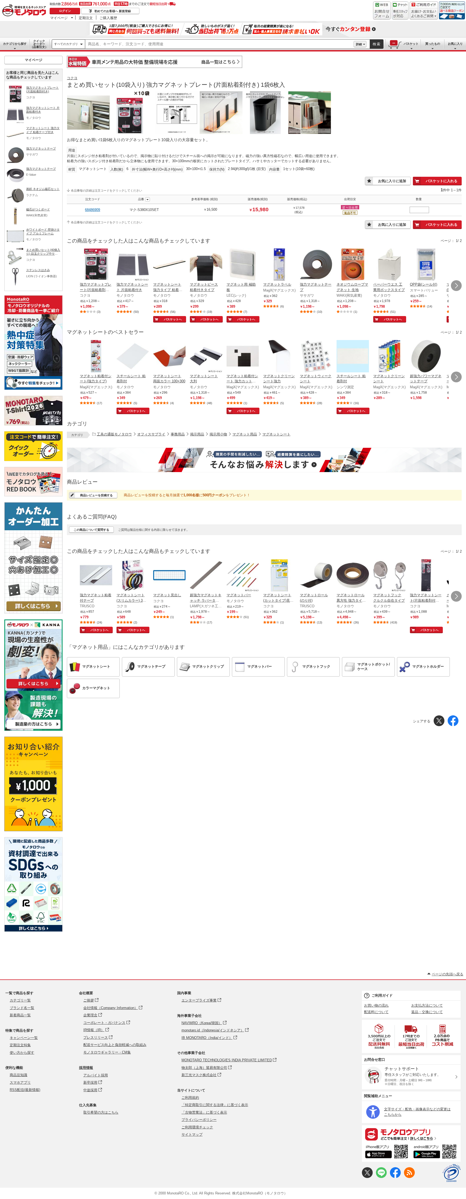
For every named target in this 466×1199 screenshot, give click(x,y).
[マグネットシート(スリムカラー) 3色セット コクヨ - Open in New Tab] (132, 575)
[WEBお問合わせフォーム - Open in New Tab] (382, 10)
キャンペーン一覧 (24, 1038)
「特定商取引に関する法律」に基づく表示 (214, 1105)
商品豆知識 (18, 1075)
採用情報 (86, 1068)
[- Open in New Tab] (379, 1036)
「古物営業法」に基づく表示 (204, 1112)
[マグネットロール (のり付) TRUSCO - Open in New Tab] (316, 575)
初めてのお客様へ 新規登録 (112, 11)
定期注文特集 (20, 1045)
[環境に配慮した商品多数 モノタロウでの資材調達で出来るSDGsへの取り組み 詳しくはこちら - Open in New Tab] (33, 930)
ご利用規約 (190, 1098)
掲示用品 (197, 434)
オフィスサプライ (151, 434)
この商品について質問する (91, 529)
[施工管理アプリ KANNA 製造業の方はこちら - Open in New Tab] (33, 729)
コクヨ (72, 78)
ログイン (65, 10)
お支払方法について (427, 1005)
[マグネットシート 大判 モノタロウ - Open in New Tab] (206, 356)
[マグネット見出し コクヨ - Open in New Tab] (169, 575)
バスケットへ (173, 319)
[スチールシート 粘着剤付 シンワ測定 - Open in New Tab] (353, 356)
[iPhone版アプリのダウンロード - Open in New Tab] (386, 1152)
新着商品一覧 (20, 1015)
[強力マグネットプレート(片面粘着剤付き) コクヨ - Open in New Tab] (96, 265)
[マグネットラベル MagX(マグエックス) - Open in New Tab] (279, 265)
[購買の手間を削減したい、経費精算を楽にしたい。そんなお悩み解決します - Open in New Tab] (264, 460)
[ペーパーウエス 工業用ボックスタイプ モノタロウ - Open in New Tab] (389, 265)
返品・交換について (427, 1012)
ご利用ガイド (382, 995)
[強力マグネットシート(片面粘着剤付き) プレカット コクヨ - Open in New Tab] (426, 575)
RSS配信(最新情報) (25, 1090)
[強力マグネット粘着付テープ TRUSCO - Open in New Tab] (96, 575)
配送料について (376, 1012)
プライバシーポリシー (199, 1120)
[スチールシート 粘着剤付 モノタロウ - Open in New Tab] (132, 356)
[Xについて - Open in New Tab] (367, 1177)
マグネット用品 (244, 434)
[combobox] (219, 44)
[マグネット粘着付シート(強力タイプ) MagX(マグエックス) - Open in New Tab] (96, 356)
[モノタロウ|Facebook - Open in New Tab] (395, 1177)
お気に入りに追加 (392, 181)
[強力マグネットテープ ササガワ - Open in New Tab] (316, 265)
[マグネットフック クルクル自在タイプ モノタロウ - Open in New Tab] (389, 575)
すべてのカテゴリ (66, 44)
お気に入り (455, 43)
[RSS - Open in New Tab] (409, 1177)
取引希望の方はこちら (100, 1112)
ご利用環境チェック (197, 1127)
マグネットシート (276, 434)
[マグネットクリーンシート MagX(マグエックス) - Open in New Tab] (389, 356)
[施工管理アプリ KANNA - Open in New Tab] (33, 688)
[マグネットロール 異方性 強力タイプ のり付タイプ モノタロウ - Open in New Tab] (353, 575)
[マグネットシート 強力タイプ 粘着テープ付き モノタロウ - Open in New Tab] (169, 265)
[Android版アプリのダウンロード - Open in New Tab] (436, 1152)
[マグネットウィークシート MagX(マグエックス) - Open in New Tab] (316, 356)
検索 (377, 44)
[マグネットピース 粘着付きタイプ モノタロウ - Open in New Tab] (206, 265)
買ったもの (432, 43)
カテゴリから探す (15, 43)
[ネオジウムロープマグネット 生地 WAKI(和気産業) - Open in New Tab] (353, 265)
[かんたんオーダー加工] (33, 612)
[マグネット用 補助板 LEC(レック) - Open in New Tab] (243, 265)
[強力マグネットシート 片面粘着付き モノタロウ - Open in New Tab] (132, 265)
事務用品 (178, 434)
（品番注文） (39, 43)
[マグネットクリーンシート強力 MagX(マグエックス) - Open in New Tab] (279, 356)
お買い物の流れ (376, 1005)
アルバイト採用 (95, 1075)
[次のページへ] (456, 285)
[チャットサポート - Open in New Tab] (400, 10)
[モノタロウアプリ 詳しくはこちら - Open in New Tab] (411, 1134)
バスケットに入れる (441, 181)
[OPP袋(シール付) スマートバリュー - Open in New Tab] (426, 265)
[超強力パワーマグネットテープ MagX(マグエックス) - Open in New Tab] (426, 356)
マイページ (59, 18)
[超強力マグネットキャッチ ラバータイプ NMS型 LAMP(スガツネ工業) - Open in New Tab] (206, 575)
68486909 (92, 210)
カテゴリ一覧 (20, 1000)
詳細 (359, 44)
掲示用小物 (218, 434)
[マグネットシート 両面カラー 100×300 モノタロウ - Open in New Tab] (169, 356)
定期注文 (86, 18)
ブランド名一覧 (22, 1008)
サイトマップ (192, 1134)
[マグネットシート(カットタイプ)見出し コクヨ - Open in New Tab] (279, 575)
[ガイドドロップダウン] (424, 14)
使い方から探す (22, 1053)
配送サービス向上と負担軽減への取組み (114, 1045)
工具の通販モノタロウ (114, 434)
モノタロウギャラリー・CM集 (107, 1052)
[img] (25, 10)
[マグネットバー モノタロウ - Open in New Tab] (243, 575)
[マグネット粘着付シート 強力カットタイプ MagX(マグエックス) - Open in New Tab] (243, 356)
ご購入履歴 (108, 18)
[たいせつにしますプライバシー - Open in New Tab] (451, 1173)
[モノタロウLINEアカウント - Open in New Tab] (381, 1177)
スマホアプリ (20, 1082)
